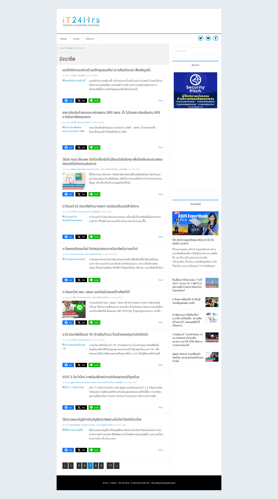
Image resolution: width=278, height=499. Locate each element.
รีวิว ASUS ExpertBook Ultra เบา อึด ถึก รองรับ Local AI (193, 241)
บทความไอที (141, 483)
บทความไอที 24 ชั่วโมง (109, 169)
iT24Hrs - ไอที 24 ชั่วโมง (119, 483)
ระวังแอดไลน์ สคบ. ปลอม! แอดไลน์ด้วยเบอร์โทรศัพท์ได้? (96, 292)
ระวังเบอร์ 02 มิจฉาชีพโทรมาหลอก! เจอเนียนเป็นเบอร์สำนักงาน (100, 206)
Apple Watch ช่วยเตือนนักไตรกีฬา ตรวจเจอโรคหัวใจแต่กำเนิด (187, 357)
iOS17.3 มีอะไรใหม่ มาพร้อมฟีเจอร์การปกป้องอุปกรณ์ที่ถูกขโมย (100, 377)
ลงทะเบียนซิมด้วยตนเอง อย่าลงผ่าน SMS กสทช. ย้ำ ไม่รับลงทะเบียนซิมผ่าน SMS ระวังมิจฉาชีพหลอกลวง (111, 114)
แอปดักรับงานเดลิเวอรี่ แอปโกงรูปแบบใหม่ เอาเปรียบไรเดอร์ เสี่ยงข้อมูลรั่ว (106, 70)
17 (110, 465)
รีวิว (148, 483)
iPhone (78, 382)
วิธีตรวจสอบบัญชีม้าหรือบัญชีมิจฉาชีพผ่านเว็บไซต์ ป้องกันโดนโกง (101, 419)
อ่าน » (160, 100)
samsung (81, 169)
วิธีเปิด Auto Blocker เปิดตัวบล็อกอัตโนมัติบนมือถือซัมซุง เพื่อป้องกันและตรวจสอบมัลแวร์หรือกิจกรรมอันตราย (112, 161)
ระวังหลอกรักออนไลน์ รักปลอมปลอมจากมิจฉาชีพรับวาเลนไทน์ (100, 248)
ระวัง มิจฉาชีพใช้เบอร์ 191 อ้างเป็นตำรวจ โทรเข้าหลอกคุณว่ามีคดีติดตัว (105, 334)
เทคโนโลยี (81, 76)
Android (73, 169)
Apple (72, 382)
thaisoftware (75, 425)
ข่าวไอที (73, 76)
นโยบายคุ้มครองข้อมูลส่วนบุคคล (163, 483)
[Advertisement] (163, 21)
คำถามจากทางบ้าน (84, 122)
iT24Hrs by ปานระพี (81, 21)
